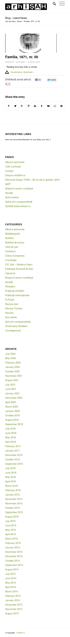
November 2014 (13, 556)
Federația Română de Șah (19, 268)
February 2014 (13, 595)
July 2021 (10, 384)
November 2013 (13, 609)
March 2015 (11, 538)
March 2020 (11, 406)
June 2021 (10, 389)
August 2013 (12, 613)
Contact (9, 170)
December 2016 (13, 455)
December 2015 (13, 499)
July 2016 (10, 468)
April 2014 (10, 587)
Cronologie (11, 260)
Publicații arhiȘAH (14, 290)
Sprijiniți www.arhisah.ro (17, 206)
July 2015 (10, 521)
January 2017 (12, 450)
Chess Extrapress (15, 255)
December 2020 (13, 397)
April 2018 (10, 441)
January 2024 (12, 367)
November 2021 (13, 375)
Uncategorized (13, 330)
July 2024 (10, 353)
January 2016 (12, 494)
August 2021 (12, 380)
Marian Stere (35, 62)
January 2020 (12, 411)
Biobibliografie (12, 233)
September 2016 (14, 463)
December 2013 (13, 604)
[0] (38, 80)
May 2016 (10, 477)
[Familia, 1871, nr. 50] (31, 43)
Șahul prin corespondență (18, 201)
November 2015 (13, 503)
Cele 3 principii (13, 166)
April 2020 (10, 402)
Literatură (10, 273)
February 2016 (13, 490)
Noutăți (9, 192)
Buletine (9, 238)
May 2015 (10, 529)
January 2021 (12, 393)
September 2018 (14, 424)
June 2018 (10, 433)
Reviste (9, 312)
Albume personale (14, 162)
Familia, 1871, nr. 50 (21, 56)
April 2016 (10, 481)
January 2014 (12, 600)
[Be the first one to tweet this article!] (51, 80)
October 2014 (12, 560)
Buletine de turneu (14, 242)
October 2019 (12, 415)
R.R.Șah (9, 299)
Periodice (21, 62)
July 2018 (10, 428)
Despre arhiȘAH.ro (15, 175)
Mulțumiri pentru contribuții (19, 188)
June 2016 (10, 472)
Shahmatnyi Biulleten (16, 326)
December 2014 (13, 551)
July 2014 (10, 573)
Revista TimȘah (13, 308)
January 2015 (12, 547)
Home (19, 21)
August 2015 (12, 516)
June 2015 (10, 525)
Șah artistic (11, 317)
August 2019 (12, 419)
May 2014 (10, 582)
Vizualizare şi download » (22, 72)
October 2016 (12, 459)
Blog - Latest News (16, 18)
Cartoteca (10, 251)
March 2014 (11, 591)
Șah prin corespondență (17, 321)
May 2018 (10, 437)
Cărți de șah (11, 246)
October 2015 (12, 507)
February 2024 (13, 362)
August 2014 (12, 569)
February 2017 (13, 446)
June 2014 (10, 578)
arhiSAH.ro (20, 632)
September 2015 (14, 512)
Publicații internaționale (17, 295)
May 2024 (10, 358)
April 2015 (10, 534)
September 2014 (14, 565)
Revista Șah (11, 304)
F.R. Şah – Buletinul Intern (19, 264)
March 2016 (11, 485)
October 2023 (12, 371)
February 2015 (13, 543)
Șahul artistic (12, 197)
